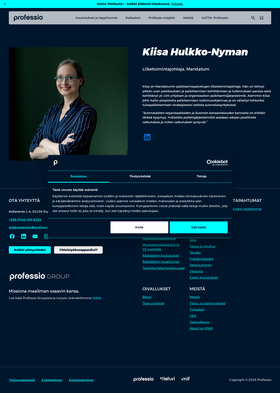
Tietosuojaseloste (22, 380)
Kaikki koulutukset (204, 277)
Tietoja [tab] (201, 176)
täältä (96, 298)
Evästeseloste (52, 380)
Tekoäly (195, 252)
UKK (193, 316)
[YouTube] (35, 236)
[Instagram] (46, 236)
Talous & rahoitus (202, 246)
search (253, 18)
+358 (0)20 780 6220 (25, 219)
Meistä (188, 17)
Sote (193, 240)
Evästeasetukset (81, 380)
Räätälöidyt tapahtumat (160, 261)
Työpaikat (197, 309)
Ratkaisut (133, 17)
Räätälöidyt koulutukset (160, 255)
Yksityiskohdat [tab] (140, 176)
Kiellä (139, 227)
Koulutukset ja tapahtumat (96, 17)
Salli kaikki (198, 227)
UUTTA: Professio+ (215, 17)
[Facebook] (12, 236)
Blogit (146, 297)
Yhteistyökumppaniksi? (78, 250)
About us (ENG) (201, 328)
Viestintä (196, 271)
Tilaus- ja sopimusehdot (207, 303)
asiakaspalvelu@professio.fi (30, 227)
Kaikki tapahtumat (247, 209)
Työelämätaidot (201, 259)
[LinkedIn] (147, 137)
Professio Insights (161, 17)
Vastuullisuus (199, 322)
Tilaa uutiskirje (153, 303)
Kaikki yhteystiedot (30, 250)
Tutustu (177, 4)
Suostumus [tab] (78, 176)
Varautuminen (201, 265)
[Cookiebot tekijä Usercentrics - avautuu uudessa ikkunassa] (210, 163)
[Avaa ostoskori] (261, 18)
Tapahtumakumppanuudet (163, 268)
